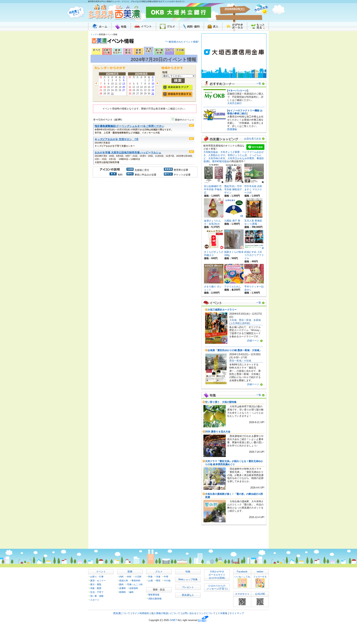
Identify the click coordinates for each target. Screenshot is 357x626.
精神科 (122, 592)
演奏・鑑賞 (95, 588)
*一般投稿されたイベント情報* (182, 41)
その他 (167, 580)
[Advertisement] (144, 210)
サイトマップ (236, 613)
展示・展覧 (95, 584)
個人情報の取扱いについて (165, 613)
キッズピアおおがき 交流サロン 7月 (117, 139)
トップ (94, 34)
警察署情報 (153, 594)
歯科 (131, 592)
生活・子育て (97, 592)
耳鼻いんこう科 (135, 584)
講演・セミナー (98, 580)
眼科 (121, 584)
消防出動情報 (155, 598)
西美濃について (121, 613)
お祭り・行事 (97, 576)
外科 (129, 576)
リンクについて (207, 613)
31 (112, 93)
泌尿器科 (133, 588)
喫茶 (158, 580)
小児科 (138, 576)
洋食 (158, 576)
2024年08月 (141, 73)
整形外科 (135, 580)
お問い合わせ (189, 613)
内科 (121, 576)
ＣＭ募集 (222, 613)
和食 (150, 576)
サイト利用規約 (140, 613)
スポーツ (94, 600)
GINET (173, 620)
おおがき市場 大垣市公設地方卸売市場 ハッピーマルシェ (128, 152)
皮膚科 (122, 588)
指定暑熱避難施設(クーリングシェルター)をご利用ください (129, 126)
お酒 (150, 580)
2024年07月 (112, 73)
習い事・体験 (97, 596)
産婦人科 (123, 580)
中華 (166, 576)
